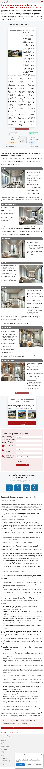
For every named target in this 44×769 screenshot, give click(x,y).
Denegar (29, 764)
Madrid (2, 754)
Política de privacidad (5, 760)
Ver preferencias (38, 764)
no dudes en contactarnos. (17, 722)
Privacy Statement (30, 767)
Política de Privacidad (33, 468)
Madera (2, 743)
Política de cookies (24, 767)
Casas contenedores (5, 746)
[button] (41, 754)
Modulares (3, 744)
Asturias (2, 752)
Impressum (36, 767)
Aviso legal (3, 763)
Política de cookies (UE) (5, 761)
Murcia (2, 755)
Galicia (2, 751)
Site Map (2, 764)
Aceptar (20, 764)
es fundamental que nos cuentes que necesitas (28, 640)
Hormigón (3, 742)
